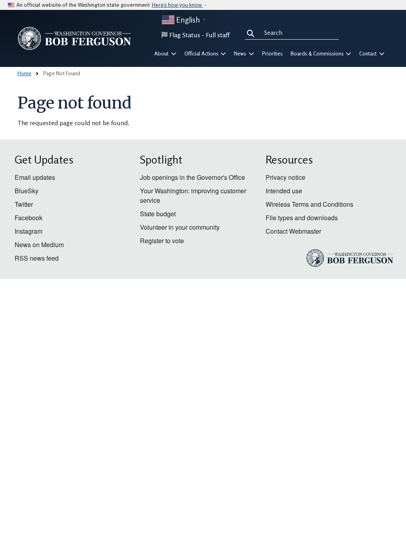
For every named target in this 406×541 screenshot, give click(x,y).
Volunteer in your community (180, 227)
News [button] (240, 53)
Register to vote (162, 240)
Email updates (35, 177)
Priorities (272, 53)
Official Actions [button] (202, 53)
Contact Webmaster (293, 231)
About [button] (162, 53)
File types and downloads (302, 217)
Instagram (28, 231)
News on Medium (39, 244)
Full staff (218, 35)
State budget (158, 213)
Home (24, 73)
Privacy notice (285, 177)
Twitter (24, 204)
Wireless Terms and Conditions (309, 204)
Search (252, 32)
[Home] (74, 38)
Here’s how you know (177, 5)
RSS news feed (37, 258)
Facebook (28, 217)
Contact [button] (368, 53)
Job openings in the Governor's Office (192, 177)
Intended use (284, 190)
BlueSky (26, 190)
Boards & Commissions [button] (318, 53)
